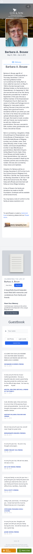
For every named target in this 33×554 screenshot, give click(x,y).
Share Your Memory (11, 313)
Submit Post (16, 343)
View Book (9, 285)
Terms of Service (21, 546)
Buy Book (18, 285)
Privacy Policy (11, 546)
